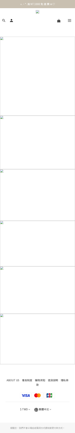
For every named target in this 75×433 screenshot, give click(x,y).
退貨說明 (54, 380)
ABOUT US (14, 380)
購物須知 (41, 380)
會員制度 (28, 380)
